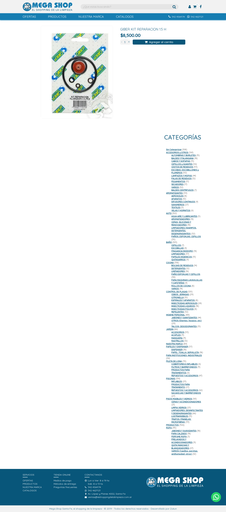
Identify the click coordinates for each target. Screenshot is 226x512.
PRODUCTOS (57, 17)
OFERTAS (29, 17)
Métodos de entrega (65, 483)
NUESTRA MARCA (91, 17)
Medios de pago (62, 480)
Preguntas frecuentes (65, 487)
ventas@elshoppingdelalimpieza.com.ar (110, 497)
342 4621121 (197, 16)
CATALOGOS (125, 17)
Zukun (173, 508)
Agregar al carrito (161, 42)
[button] (216, 497)
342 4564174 (178, 16)
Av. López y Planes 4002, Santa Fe (106, 493)
